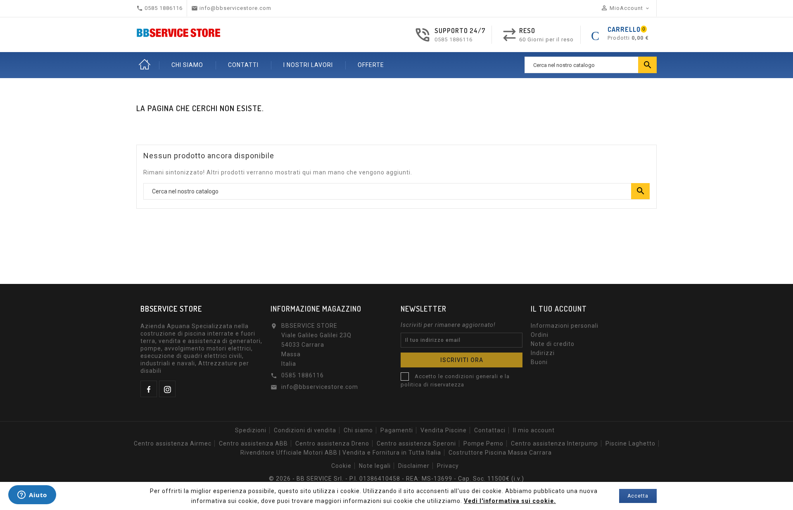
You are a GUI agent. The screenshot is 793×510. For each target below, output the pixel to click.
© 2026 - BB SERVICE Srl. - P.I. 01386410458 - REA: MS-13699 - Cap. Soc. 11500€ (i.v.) (396, 478)
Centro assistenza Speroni (416, 443)
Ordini (539, 334)
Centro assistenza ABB (253, 443)
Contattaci (490, 430)
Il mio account (534, 430)
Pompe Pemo (483, 443)
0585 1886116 (453, 39)
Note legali (375, 465)
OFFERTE (371, 65)
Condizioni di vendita (305, 430)
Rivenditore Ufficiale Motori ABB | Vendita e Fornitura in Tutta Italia (340, 452)
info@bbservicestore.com (319, 387)
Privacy (448, 465)
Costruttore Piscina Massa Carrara (500, 452)
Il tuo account (559, 309)
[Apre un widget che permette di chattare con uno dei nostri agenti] (32, 495)
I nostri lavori (308, 65)
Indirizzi (543, 353)
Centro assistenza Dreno (332, 443)
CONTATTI (243, 65)
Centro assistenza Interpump (554, 443)
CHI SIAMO (187, 65)
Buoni (539, 362)
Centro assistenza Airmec (172, 443)
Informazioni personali (564, 325)
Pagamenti (396, 430)
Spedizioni (250, 430)
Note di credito (553, 344)
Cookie (341, 465)
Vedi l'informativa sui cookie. (510, 501)
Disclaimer (414, 465)
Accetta (637, 496)
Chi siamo (358, 430)
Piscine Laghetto (630, 443)
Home (144, 65)
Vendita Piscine (443, 430)
